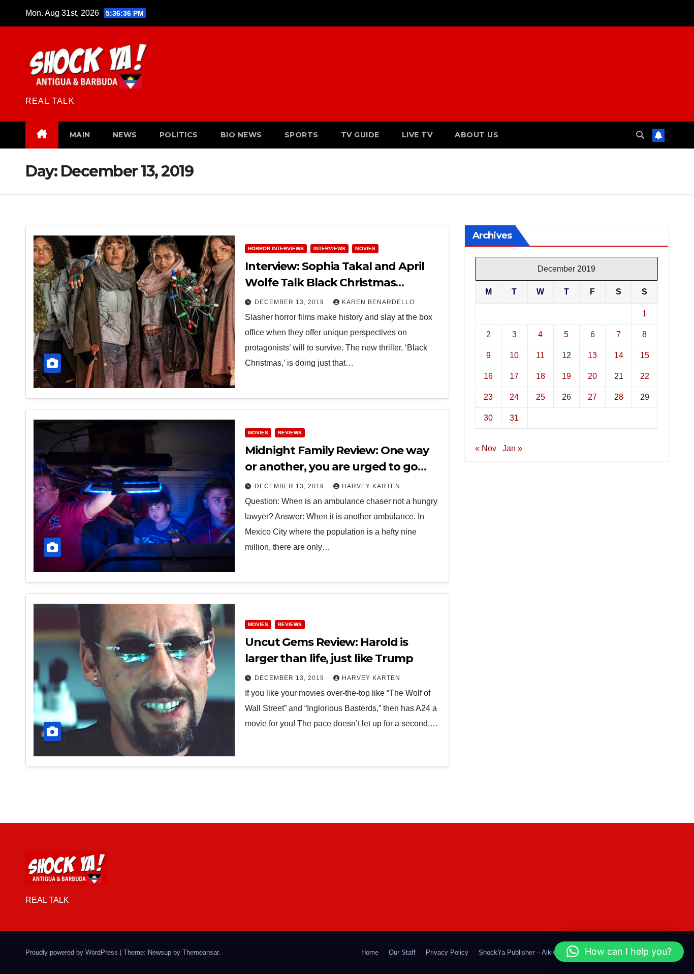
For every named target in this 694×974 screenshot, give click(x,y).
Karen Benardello (378, 302)
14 (618, 355)
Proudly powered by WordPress (72, 952)
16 (488, 376)
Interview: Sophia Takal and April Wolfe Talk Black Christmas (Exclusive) (334, 282)
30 (488, 418)
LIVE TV (417, 134)
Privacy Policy (447, 952)
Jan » (512, 448)
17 (514, 376)
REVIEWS (290, 432)
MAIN (80, 134)
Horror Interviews (276, 248)
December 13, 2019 (290, 302)
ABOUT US (476, 134)
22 (644, 376)
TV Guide (360, 134)
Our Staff (402, 952)
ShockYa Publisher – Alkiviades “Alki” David (543, 952)
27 (592, 397)
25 (540, 397)
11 (540, 355)
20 (592, 376)
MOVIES (365, 248)
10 (514, 355)
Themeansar (200, 952)
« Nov (485, 448)
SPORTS (302, 134)
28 (618, 397)
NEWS (125, 134)
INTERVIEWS (329, 248)
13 (592, 355)
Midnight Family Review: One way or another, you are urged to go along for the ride (337, 467)
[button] (640, 135)
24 (514, 397)
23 (488, 397)
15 (644, 355)
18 (540, 376)
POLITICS (179, 134)
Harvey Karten (371, 486)
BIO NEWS (241, 134)
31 (514, 418)
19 (566, 376)
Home (369, 952)
